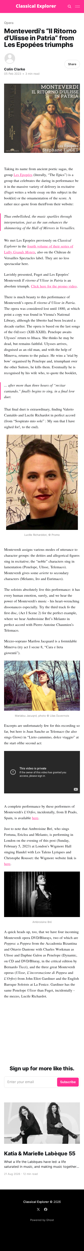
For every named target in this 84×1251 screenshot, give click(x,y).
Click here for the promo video (54, 286)
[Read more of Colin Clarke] (9, 58)
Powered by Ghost (42, 1220)
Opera (8, 23)
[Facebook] (45, 1209)
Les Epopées (23, 174)
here (35, 817)
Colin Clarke (14, 69)
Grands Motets (24, 252)
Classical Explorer (36, 1202)
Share (72, 64)
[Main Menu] (77, 6)
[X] (38, 1209)
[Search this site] (69, 6)
